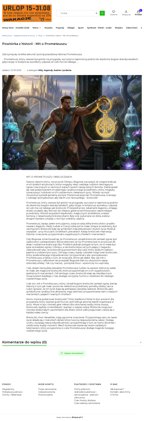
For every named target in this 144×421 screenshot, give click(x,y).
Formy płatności (82, 389)
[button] (102, 13)
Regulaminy (8, 389)
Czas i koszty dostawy (85, 400)
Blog (40, 35)
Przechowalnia (45, 395)
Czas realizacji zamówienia (87, 403)
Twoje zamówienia (47, 389)
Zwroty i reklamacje (12, 395)
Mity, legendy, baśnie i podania (54, 70)
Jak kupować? (117, 389)
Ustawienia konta (46, 392)
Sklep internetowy (69, 417)
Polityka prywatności (12, 392)
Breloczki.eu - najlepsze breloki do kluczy (18, 35)
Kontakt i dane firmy (120, 392)
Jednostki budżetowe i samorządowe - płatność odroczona (86, 395)
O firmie (114, 395)
